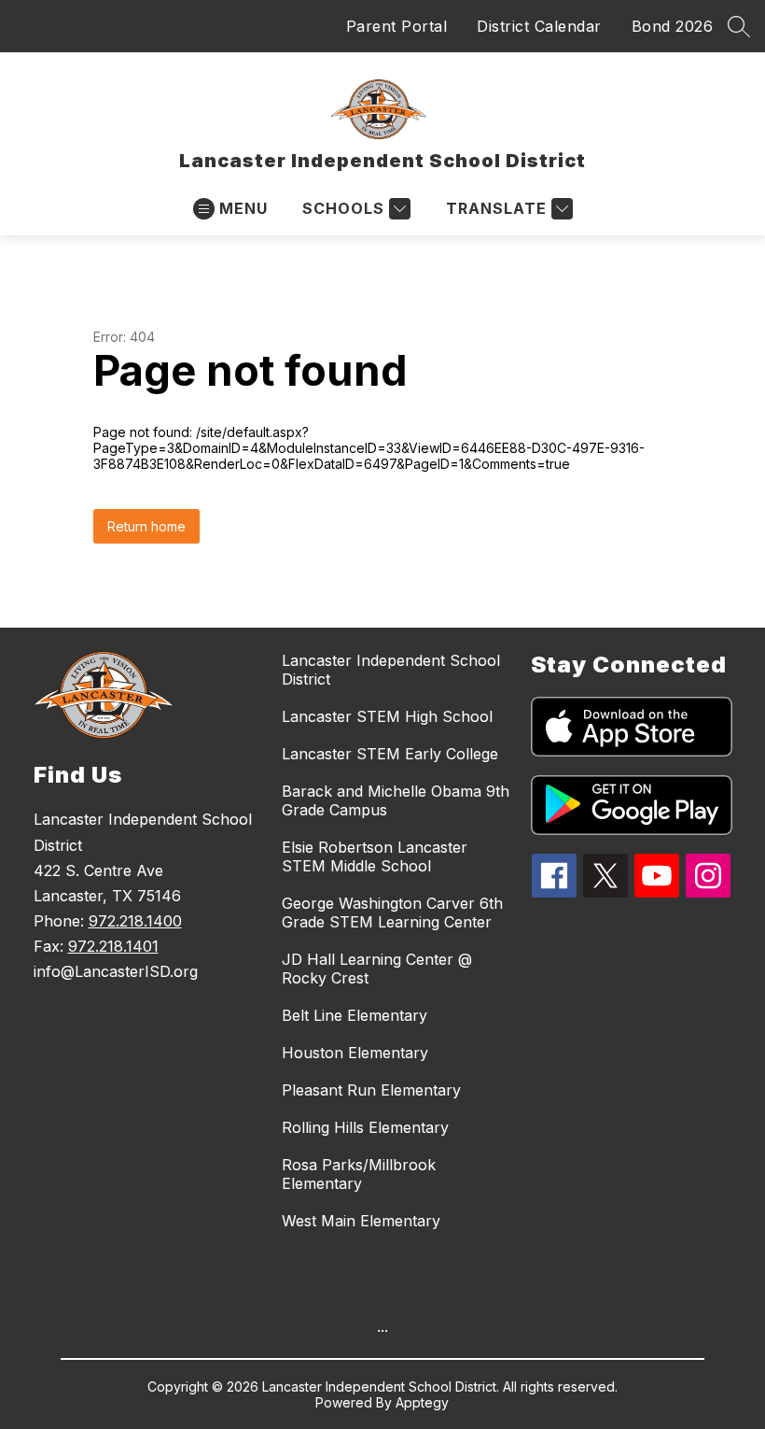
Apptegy (422, 1402)
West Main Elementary (361, 1220)
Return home (146, 526)
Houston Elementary (355, 1052)
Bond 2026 (673, 26)
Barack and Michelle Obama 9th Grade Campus (395, 800)
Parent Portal (397, 26)
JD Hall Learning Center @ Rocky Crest (377, 968)
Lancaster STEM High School (387, 716)
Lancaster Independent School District (391, 669)
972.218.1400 (135, 921)
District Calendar (539, 26)
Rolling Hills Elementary (365, 1127)
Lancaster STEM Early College (390, 753)
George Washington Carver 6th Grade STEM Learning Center (392, 912)
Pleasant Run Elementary (371, 1090)
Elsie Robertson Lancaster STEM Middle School (374, 856)
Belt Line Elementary (354, 1015)
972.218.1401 (113, 946)
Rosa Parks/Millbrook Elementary (359, 1174)
